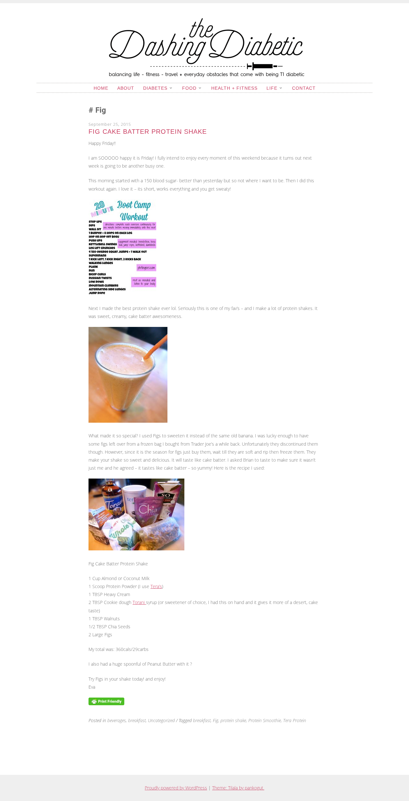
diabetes (155, 88)
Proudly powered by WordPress (176, 788)
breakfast (137, 720)
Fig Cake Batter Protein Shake (148, 131)
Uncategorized (161, 720)
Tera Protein (294, 720)
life (271, 88)
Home (101, 88)
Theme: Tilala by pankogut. (238, 788)
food (189, 88)
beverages (116, 720)
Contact (304, 88)
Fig (215, 720)
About (125, 88)
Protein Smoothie (264, 720)
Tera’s (156, 586)
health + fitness (234, 88)
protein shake (233, 720)
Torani (139, 602)
